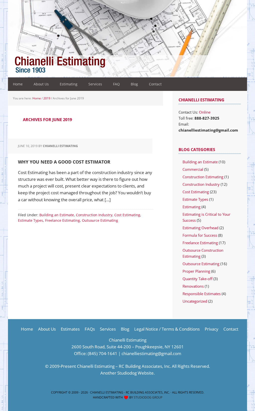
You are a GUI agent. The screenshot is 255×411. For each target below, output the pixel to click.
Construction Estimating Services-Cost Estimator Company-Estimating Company (79, 64)
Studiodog (127, 373)
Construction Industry (94, 214)
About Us (47, 329)
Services (108, 329)
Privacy (211, 329)
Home (27, 329)
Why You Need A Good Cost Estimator (64, 162)
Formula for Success (200, 235)
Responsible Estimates (202, 293)
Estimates (70, 329)
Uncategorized (195, 301)
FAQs (90, 329)
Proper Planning (196, 271)
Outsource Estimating (100, 220)
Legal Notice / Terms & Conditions (167, 329)
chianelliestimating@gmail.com (151, 353)
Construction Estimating (203, 176)
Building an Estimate (56, 214)
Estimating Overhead (200, 227)
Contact (230, 329)
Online (204, 112)
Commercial (193, 169)
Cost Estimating (127, 214)
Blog (125, 329)
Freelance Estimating (62, 220)
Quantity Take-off (197, 278)
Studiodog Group (148, 397)
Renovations (193, 286)
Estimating (191, 206)
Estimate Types (30, 220)
